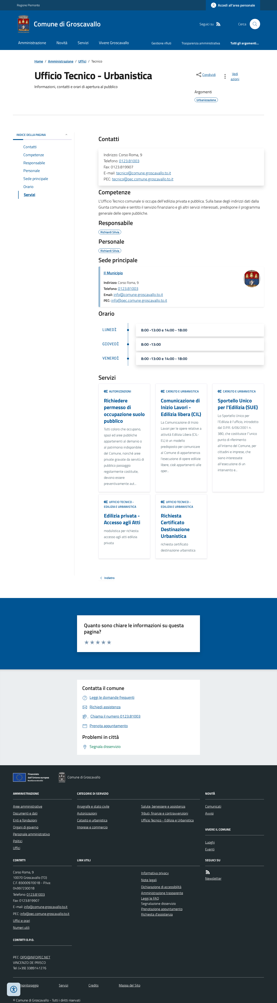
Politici (17, 841)
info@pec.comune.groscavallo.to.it (139, 300)
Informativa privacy (155, 873)
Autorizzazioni (87, 813)
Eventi (209, 849)
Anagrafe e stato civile (93, 806)
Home (38, 61)
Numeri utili (21, 927)
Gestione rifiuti (161, 43)
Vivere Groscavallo (114, 43)
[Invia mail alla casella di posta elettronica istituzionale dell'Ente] (46, 906)
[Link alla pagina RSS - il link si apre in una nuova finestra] (218, 24)
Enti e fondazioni (25, 820)
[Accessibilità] (13, 989)
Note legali (149, 879)
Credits (93, 985)
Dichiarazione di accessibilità (161, 886)
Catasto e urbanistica (92, 820)
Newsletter (213, 878)
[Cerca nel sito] (253, 24)
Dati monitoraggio (26, 985)
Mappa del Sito (129, 985)
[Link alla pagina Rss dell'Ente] (207, 872)
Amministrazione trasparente (162, 892)
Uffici (82, 61)
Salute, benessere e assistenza (163, 806)
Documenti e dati (25, 813)
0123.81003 (129, 161)
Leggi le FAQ (150, 898)
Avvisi (209, 813)
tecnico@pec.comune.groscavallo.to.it (142, 179)
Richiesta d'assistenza (157, 914)
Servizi (83, 43)
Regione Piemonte (28, 5)
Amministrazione (32, 43)
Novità (61, 43)
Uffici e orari (21, 920)
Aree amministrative (27, 806)
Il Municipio (113, 273)
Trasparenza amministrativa (201, 43)
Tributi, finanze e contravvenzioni (164, 813)
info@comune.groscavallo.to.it (138, 294)
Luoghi (210, 842)
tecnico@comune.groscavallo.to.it (143, 173)
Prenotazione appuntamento (161, 908)
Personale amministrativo (31, 834)
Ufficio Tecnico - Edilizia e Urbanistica (167, 820)
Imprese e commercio (92, 827)
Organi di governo (25, 827)
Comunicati (213, 806)
